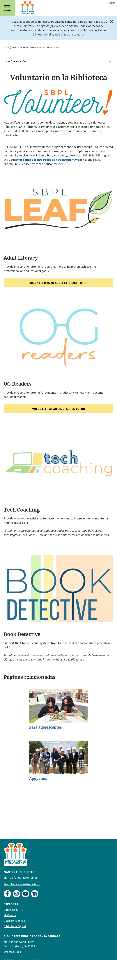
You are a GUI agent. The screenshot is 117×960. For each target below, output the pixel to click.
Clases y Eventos (14, 921)
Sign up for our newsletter (20, 877)
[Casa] (35, 7)
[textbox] (58, 61)
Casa (6, 47)
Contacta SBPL (13, 910)
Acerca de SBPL (20, 47)
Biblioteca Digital (15, 926)
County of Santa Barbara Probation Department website (47, 159)
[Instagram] (16, 893)
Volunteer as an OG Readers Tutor (58, 409)
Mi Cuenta (10, 915)
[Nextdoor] (34, 893)
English (111, 2)
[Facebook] (7, 893)
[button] (7, 8)
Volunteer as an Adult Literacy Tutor (58, 283)
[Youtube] (25, 893)
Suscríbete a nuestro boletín (22, 884)
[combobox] (58, 61)
